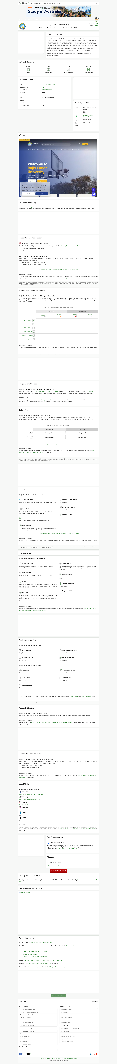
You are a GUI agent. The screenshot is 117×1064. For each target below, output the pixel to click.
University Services (86, 696)
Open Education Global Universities (28, 1050)
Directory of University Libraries (68, 1036)
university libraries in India (55, 960)
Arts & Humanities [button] (28, 320)
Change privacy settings (72, 1058)
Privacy (64, 1058)
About (40, 1058)
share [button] (94, 27)
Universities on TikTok (65, 1020)
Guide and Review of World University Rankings (34, 956)
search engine (91, 391)
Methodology (46, 1058)
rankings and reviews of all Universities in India (40, 942)
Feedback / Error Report (58, 996)
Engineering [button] (29, 339)
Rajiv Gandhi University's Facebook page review (31, 794)
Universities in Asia (24, 1041)
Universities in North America (27, 1031)
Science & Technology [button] (27, 335)
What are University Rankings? (30, 954)
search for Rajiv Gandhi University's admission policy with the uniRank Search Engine (59, 533)
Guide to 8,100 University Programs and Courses (34, 951)
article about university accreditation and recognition (55, 278)
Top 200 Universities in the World (27, 1009)
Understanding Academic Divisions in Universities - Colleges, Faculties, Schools (51, 722)
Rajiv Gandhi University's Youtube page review (31, 804)
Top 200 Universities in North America (29, 1012)
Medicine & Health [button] (28, 331)
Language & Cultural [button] (27, 324)
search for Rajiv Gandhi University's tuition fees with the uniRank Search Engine (59, 444)
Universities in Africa (25, 1038)
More (58, 3)
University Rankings (36, 3)
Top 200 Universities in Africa (27, 1020)
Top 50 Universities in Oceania (27, 1025)
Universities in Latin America (26, 1033)
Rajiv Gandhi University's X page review (29, 799)
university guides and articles (31, 949)
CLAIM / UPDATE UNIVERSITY (58, 871)
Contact (51, 1058)
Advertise (56, 1058)
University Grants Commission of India (70, 246)
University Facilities (74, 696)
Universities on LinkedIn (66, 1022)
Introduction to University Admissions (46, 542)
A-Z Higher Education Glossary (57, 967)
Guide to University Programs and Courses (43, 400)
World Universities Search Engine (74, 945)
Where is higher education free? (30, 953)
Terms (60, 1058)
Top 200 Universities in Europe (27, 1017)
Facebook (24, 1054)
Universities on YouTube (66, 1017)
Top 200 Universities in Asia (26, 1022)
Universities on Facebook (66, 1009)
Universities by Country (49, 3)
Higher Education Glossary (67, 1041)
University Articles (65, 1031)
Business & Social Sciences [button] (26, 327)
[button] (43, 315)
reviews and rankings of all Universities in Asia (40, 963)
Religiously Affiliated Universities (68, 1038)
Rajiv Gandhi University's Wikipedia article (57, 865)
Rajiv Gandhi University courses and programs (46, 391)
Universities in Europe (25, 1036)
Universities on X (64, 1012)
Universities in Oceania (25, 1044)
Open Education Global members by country (69, 848)
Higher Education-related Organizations (70, 1033)
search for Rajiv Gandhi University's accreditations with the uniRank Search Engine (59, 269)
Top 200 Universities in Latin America (28, 1014)
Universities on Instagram (66, 1014)
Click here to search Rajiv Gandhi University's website (33, 207)
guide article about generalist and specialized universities (68, 349)
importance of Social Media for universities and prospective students (78, 828)
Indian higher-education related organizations (35, 960)
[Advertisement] (30, 42)
